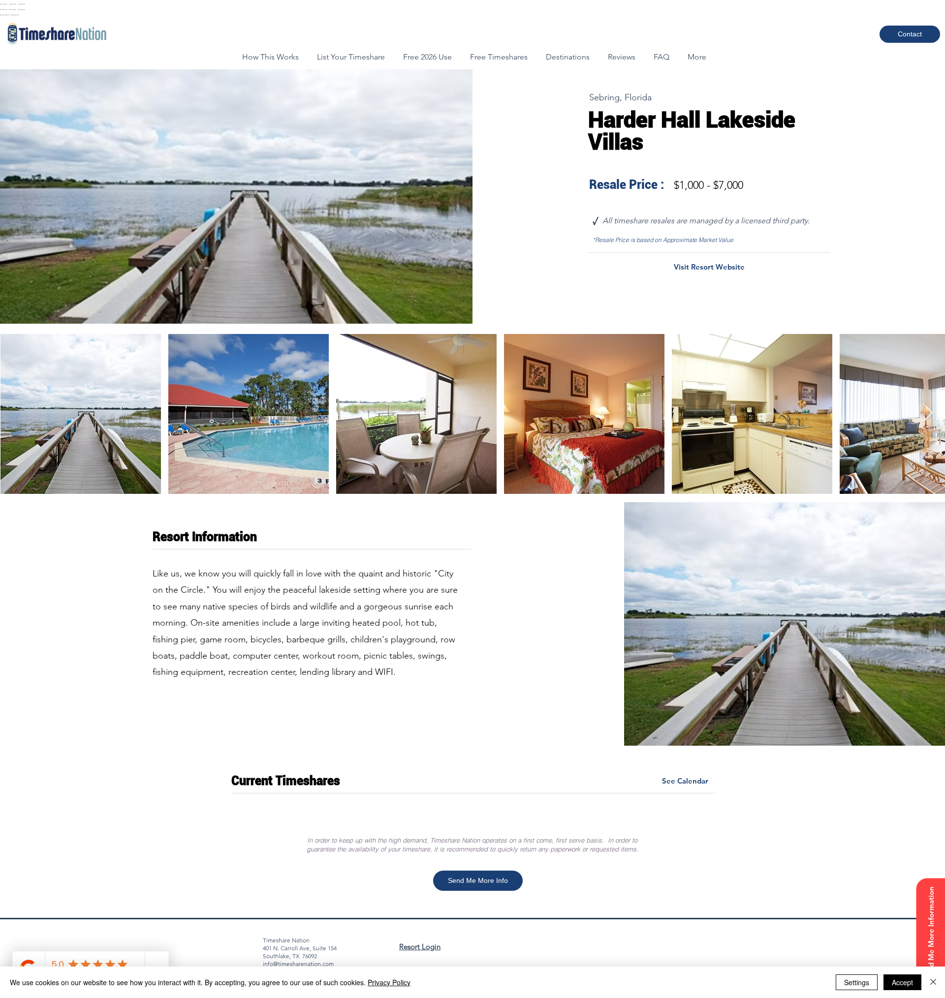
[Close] (933, 982)
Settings (856, 982)
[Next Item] (928, 413)
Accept (902, 982)
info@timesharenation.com (298, 964)
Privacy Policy (389, 982)
